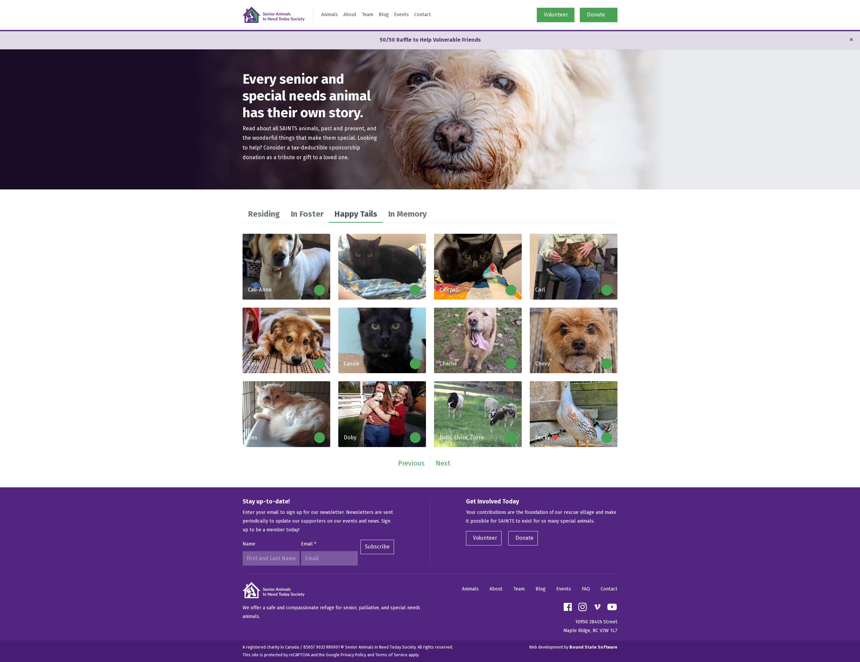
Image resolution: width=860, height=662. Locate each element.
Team (367, 14)
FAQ (586, 589)
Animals (329, 14)
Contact (422, 14)
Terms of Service (391, 654)
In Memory (407, 214)
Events (401, 14)
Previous (411, 463)
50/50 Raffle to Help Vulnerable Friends (430, 40)
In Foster (307, 214)
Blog (384, 14)
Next (443, 463)
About (349, 14)
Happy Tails (355, 214)
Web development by (573, 647)
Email (308, 544)
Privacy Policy (353, 654)
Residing (264, 214)
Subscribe (377, 546)
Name (249, 544)
